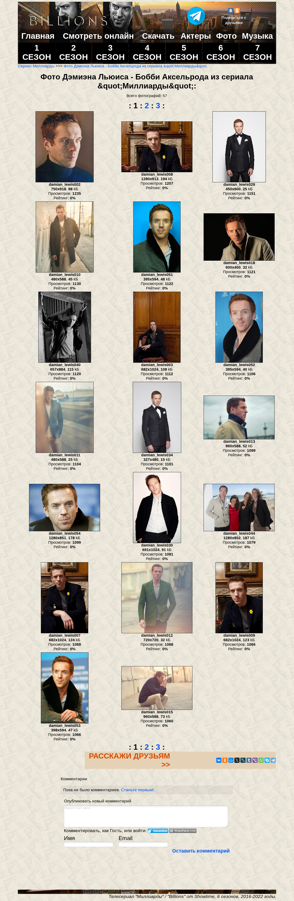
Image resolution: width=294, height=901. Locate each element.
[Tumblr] (249, 760)
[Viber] (255, 760)
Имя (69, 838)
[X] (237, 760)
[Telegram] (273, 760)
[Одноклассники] (237, 10)
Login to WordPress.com (183, 830)
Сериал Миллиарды (36, 66)
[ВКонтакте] (230, 10)
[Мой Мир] (231, 760)
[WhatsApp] (261, 760)
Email (126, 838)
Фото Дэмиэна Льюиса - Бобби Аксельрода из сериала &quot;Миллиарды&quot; (135, 66)
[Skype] (267, 760)
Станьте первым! (137, 790)
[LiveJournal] (243, 760)
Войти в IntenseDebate (158, 830)
